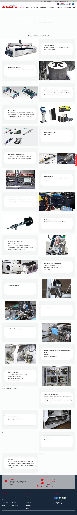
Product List (29, 493)
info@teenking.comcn (50, 483)
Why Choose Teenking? (38, 36)
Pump (27, 7)
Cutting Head (34, 7)
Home (28, 22)
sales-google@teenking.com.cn (61, 1)
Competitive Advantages (45, 22)
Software (52, 7)
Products (32, 22)
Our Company (67, 7)
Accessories (43, 7)
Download (59, 7)
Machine (22, 7)
